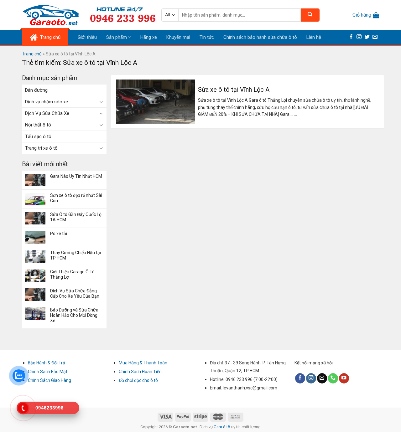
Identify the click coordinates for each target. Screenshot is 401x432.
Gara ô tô (222, 426)
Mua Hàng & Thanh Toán (143, 362)
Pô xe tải (58, 233)
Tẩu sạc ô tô (38, 136)
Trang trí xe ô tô (41, 148)
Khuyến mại (178, 37)
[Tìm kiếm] (310, 15)
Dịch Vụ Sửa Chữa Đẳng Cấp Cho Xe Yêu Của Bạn (74, 293)
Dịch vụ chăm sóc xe (46, 102)
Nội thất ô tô (38, 125)
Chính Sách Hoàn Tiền (140, 371)
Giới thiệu (87, 37)
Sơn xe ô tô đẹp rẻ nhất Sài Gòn (76, 198)
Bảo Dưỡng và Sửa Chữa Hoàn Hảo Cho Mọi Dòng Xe (74, 315)
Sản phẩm (116, 37)
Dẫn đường (36, 90)
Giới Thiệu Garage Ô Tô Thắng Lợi (72, 274)
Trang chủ (32, 53)
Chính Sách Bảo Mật (47, 371)
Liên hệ (313, 37)
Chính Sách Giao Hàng (49, 380)
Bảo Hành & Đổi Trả (46, 362)
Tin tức (207, 37)
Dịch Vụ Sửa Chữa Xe (47, 113)
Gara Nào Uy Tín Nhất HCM (76, 176)
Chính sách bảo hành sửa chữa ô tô (260, 37)
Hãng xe (148, 37)
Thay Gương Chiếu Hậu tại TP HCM (75, 255)
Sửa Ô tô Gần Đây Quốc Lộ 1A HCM (76, 217)
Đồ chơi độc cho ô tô (138, 380)
